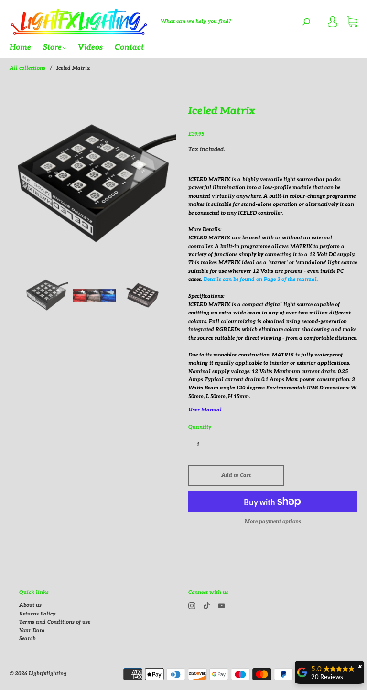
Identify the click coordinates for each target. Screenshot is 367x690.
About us (30, 605)
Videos (90, 47)
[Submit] (306, 21)
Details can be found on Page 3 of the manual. (261, 279)
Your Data (32, 630)
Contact (129, 47)
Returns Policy (37, 614)
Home (20, 47)
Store (52, 47)
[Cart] (352, 23)
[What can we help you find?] (229, 21)
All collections (27, 68)
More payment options (273, 521)
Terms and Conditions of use (54, 622)
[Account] (332, 23)
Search (27, 639)
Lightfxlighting (47, 673)
